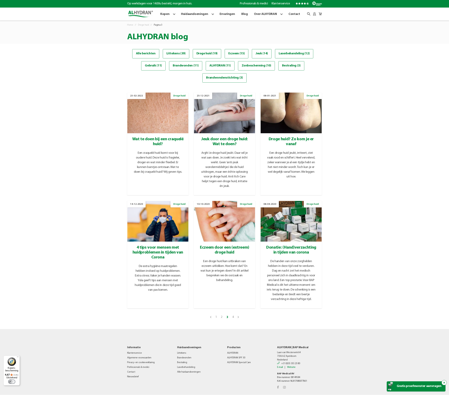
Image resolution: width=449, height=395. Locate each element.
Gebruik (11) (153, 65)
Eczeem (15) (236, 53)
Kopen (164, 14)
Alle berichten (146, 53)
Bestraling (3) (291, 65)
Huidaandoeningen (194, 14)
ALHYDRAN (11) (220, 65)
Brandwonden (184, 357)
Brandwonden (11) (186, 65)
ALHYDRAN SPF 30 (236, 357)
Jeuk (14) (262, 53)
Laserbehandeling (186, 367)
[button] (309, 14)
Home (130, 25)
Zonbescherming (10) (256, 65)
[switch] (11, 382)
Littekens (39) (176, 53)
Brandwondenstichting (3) (224, 77)
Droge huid (143, 25)
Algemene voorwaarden (139, 357)
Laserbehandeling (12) (294, 53)
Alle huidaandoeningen (188, 372)
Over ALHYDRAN (265, 14)
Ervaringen (227, 14)
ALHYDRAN (232, 353)
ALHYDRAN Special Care (239, 362)
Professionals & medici (254, 3)
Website (291, 367)
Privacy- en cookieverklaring (141, 362)
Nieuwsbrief (133, 376)
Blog (244, 14)
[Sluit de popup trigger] (444, 382)
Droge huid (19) (207, 53)
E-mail (280, 367)
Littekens (181, 353)
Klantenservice (281, 3)
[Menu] (18, 358)
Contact (294, 14)
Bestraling (182, 362)
